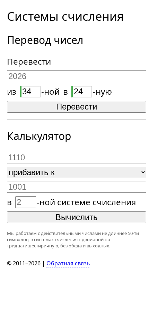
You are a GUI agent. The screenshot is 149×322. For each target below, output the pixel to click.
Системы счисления (65, 16)
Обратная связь (68, 263)
